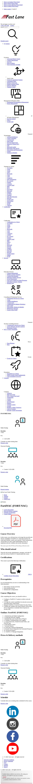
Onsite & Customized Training (15, 80)
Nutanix (9, 192)
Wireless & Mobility (12, 152)
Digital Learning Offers (13, 84)
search (2, 27)
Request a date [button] (4, 443)
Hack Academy (11, 63)
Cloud (8, 300)
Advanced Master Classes (13, 59)
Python (9, 151)
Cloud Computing (11, 138)
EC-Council (10, 181)
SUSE (8, 204)
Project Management (12, 103)
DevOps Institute (11, 119)
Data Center (10, 141)
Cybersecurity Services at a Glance (16, 325)
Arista (8, 169)
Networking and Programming (15, 150)
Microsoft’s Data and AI (13, 148)
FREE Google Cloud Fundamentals (16, 375)
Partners (9, 403)
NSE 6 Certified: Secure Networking (18, 575)
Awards (9, 406)
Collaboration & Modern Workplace (16, 304)
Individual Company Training (14, 282)
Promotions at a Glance (13, 373)
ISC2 (8, 188)
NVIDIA (9, 194)
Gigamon (9, 183)
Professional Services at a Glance (15, 298)
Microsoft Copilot (11, 147)
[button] (14, 9)
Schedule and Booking (9, 512)
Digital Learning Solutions (13, 274)
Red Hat (9, 198)
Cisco (8, 175)
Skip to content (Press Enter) (11, 6)
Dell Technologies (11, 179)
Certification (7, 207)
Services (6, 258)
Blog (8, 344)
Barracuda (9, 173)
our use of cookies (18, 775)
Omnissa (9, 195)
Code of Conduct (11, 409)
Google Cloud (10, 185)
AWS (8, 172)
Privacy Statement (8, 761)
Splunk (9, 202)
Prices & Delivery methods (10, 511)
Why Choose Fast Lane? (13, 396)
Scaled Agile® (10, 253)
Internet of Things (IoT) (13, 144)
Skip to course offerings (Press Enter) (13, 5)
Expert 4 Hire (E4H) (12, 310)
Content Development (12, 276)
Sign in (5, 767)
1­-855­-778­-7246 (5, 25)
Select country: (7, 9)
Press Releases (10, 343)
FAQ (5, 762)
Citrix (8, 176)
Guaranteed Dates (11, 81)
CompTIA (9, 178)
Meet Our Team (11, 394)
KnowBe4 (9, 189)
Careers (9, 400)
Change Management (12, 60)
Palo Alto (9, 250)
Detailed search (4, 41)
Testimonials (10, 397)
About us (9, 393)
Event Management (12, 279)
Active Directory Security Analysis (16, 326)
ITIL (8, 145)
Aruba (8, 171)
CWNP (9, 235)
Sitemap (6, 765)
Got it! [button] (4, 777)
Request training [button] (5, 489)
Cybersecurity (10, 140)
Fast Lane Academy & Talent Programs (17, 280)
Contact (12, 25)
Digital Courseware (12, 82)
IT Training (7, 43)
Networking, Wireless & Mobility (15, 307)
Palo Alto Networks (12, 196)
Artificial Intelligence (12, 137)
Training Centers (11, 87)
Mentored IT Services (12, 308)
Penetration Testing (12, 328)
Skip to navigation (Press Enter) (12, 2)
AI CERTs (9, 168)
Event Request (10, 401)
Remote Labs (10, 283)
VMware (9, 205)
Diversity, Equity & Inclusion (14, 410)
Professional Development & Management (18, 102)
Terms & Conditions (9, 759)
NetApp (9, 246)
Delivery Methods (11, 85)
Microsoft (9, 191)
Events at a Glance (11, 358)
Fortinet (9, 182)
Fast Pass (9, 61)
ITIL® (8, 120)
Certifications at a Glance (13, 222)
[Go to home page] (13, 22)
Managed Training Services (14, 277)
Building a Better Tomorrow (14, 407)
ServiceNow (10, 201)
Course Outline (8, 514)
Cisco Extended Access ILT (14, 376)
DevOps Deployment (12, 142)
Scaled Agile (10, 121)
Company (6, 378)
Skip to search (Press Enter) (11, 3)
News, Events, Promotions (10, 329)
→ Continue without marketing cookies (12, 779)
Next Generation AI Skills (13, 64)
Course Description (9, 509)
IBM (8, 186)
